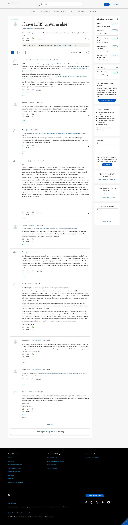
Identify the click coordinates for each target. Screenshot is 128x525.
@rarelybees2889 (53, 64)
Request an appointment (107, 100)
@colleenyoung (45, 59)
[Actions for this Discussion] (88, 39)
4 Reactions (39, 39)
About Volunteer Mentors (14, 468)
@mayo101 (32, 102)
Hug (33, 40)
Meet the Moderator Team (15, 464)
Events (72, 11)
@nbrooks (31, 391)
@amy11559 (83, 68)
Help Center (93, 11)
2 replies (24, 122)
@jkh (27, 130)
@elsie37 (69, 68)
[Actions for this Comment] (88, 90)
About (9, 457)
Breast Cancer (14, 19)
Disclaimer (11, 475)
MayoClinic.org (12, 503)
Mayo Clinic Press (51, 464)
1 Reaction (38, 90)
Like (23, 40)
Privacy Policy (20, 512)
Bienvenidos (107, 221)
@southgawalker (36, 340)
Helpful (28, 40)
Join (107, 4)
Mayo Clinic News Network (92, 457)
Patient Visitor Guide (52, 468)
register (50, 432)
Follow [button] (114, 23)
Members (81, 11)
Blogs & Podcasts (60, 11)
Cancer (99, 23)
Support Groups (45, 11)
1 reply (23, 362)
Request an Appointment (95, 495)
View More (50, 424)
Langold (32, 28)
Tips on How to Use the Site (107, 179)
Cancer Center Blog (52, 457)
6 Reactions (39, 327)
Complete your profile (107, 197)
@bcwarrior (33, 161)
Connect (15, 3)
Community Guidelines (14, 471)
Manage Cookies (29, 512)
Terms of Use (11, 512)
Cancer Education (102, 72)
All (117, 19)
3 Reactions (39, 213)
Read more (107, 164)
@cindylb (75, 68)
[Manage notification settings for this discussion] (85, 39)
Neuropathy (100, 30)
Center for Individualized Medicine (55, 461)
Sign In (115, 4)
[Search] (41, 4)
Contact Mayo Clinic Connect (15, 482)
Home (33, 11)
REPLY (23, 95)
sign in (43, 432)
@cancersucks (27, 71)
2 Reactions (39, 115)
